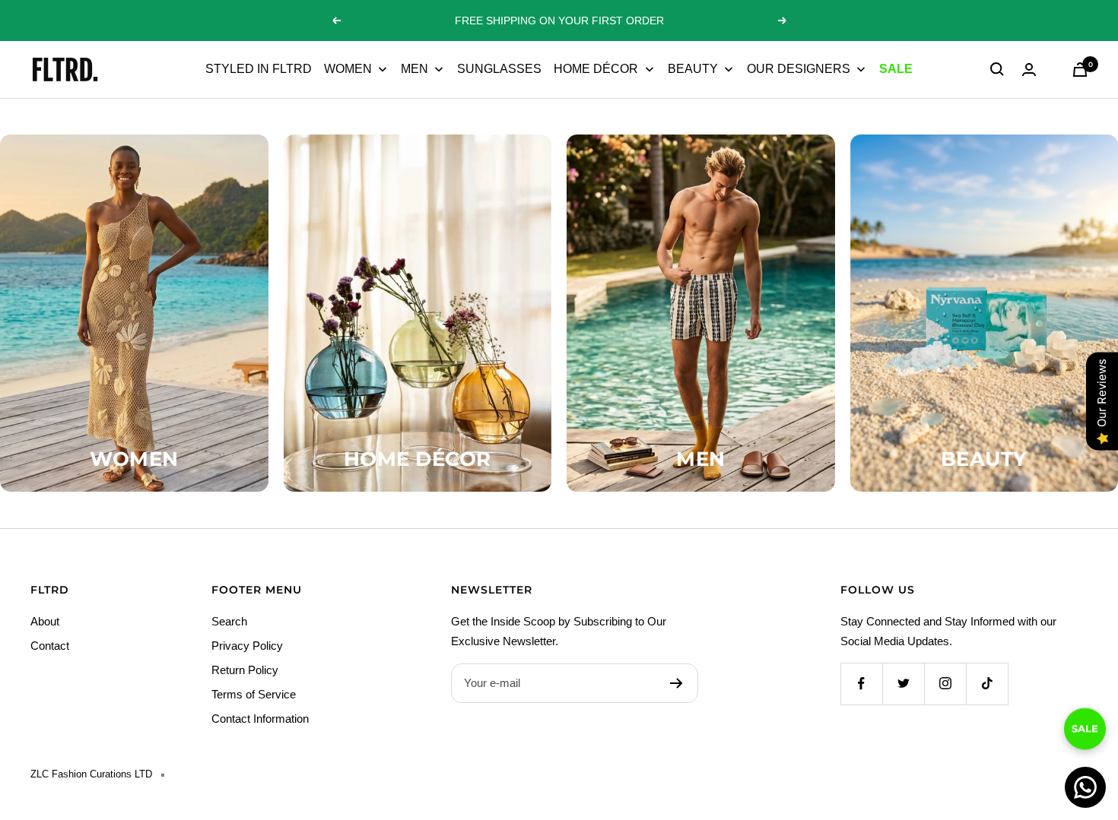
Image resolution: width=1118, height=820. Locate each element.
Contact (49, 645)
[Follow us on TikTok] (987, 683)
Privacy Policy (247, 645)
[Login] (1029, 69)
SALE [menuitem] (896, 68)
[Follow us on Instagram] (945, 683)
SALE (1085, 727)
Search (229, 621)
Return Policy (244, 669)
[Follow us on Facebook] (861, 683)
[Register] (676, 683)
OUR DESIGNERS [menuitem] (798, 68)
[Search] (997, 69)
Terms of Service (253, 694)
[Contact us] (1085, 787)
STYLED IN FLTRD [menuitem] (258, 68)
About (44, 621)
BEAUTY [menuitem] (693, 68)
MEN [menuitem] (414, 68)
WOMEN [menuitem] (348, 68)
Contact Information (260, 718)
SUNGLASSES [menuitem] (499, 68)
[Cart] (1080, 69)
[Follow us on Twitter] (903, 683)
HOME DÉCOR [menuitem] (596, 68)
